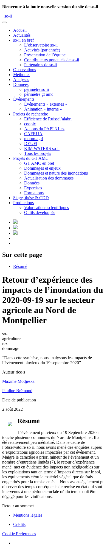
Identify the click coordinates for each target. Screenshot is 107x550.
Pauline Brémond (17, 390)
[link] (23, 40)
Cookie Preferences (19, 533)
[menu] (4, 22)
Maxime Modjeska (18, 381)
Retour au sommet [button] (18, 505)
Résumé (20, 266)
